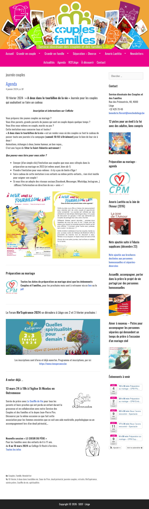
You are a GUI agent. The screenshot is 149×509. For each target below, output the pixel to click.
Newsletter (27, 475)
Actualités (49, 62)
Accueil (10, 53)
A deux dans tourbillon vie (27, 479)
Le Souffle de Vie (35, 401)
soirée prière (11, 482)
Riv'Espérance (91, 479)
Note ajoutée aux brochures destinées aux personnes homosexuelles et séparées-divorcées (122, 260)
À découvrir (87, 62)
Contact (101, 62)
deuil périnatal (57, 479)
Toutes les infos (13, 449)
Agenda (61, 62)
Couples (11, 475)
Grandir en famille (54, 53)
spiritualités (34, 482)
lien (90, 285)
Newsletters (136, 53)
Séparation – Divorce (84, 53)
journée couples (70, 479)
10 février (12, 479)
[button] (115, 447)
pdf (22, 289)
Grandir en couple (26, 53)
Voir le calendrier (134, 447)
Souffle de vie (22, 482)
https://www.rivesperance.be (53, 363)
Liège (87, 504)
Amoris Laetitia (113, 53)
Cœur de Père (44, 479)
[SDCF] (74, 24)
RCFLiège (73, 62)
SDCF (80, 504)
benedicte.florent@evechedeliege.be (126, 113)
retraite (81, 479)
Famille (19, 475)
